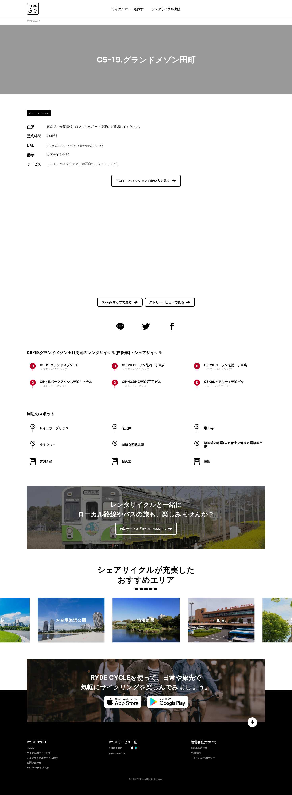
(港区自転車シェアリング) (99, 164)
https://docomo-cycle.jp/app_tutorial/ (75, 145)
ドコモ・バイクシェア (62, 164)
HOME (30, 747)
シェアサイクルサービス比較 (42, 757)
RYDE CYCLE (33, 21)
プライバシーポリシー (203, 757)
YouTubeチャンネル (38, 767)
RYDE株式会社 (199, 747)
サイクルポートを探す (128, 9)
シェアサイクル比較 (166, 9)
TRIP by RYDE (117, 753)
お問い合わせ (34, 762)
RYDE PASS (115, 748)
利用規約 (196, 752)
